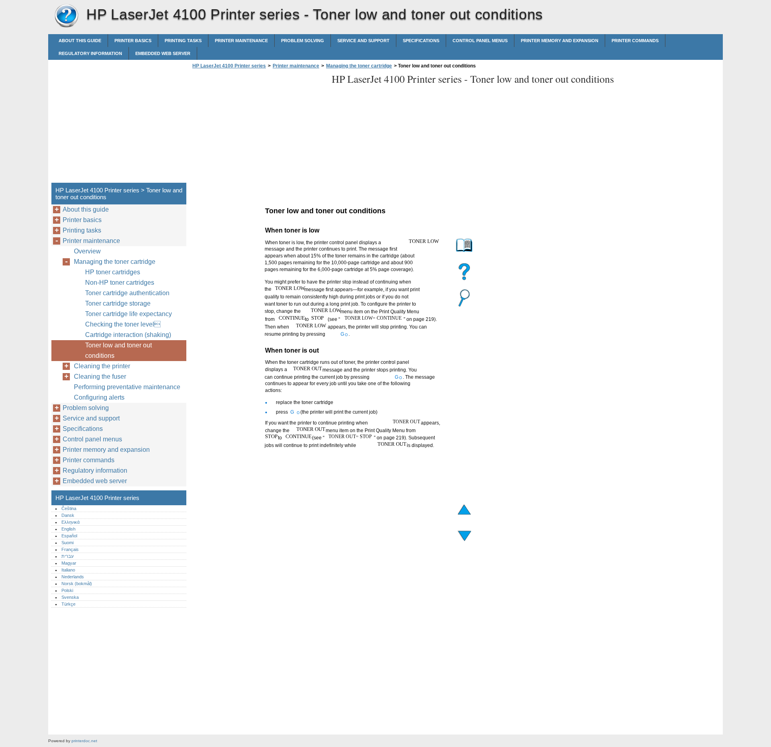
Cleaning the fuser (100, 376)
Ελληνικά (70, 522)
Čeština (68, 508)
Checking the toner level (123, 324)
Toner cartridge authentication (127, 293)
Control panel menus (480, 40)
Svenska (70, 597)
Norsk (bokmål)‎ (76, 583)
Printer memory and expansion (559, 40)
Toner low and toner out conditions (118, 350)
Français (70, 549)
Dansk (67, 515)
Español (69, 535)
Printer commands (635, 40)
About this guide (80, 40)
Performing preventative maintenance (127, 387)
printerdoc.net (84, 741)
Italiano (68, 569)
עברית (67, 556)
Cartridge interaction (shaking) (128, 334)
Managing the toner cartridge (359, 66)
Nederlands (72, 576)
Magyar (68, 563)
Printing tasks (183, 40)
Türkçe (68, 604)
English (68, 529)
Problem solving (302, 40)
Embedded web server (162, 53)
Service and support (363, 40)
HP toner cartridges (112, 272)
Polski (67, 590)
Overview (87, 251)
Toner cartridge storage (118, 303)
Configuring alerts (99, 397)
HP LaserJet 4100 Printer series (66, 16)
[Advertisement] (257, 128)
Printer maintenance (241, 40)
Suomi (67, 542)
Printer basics (132, 40)
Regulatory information (90, 53)
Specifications (421, 40)
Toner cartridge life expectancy (128, 313)
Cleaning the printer (102, 366)
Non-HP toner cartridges (119, 282)
